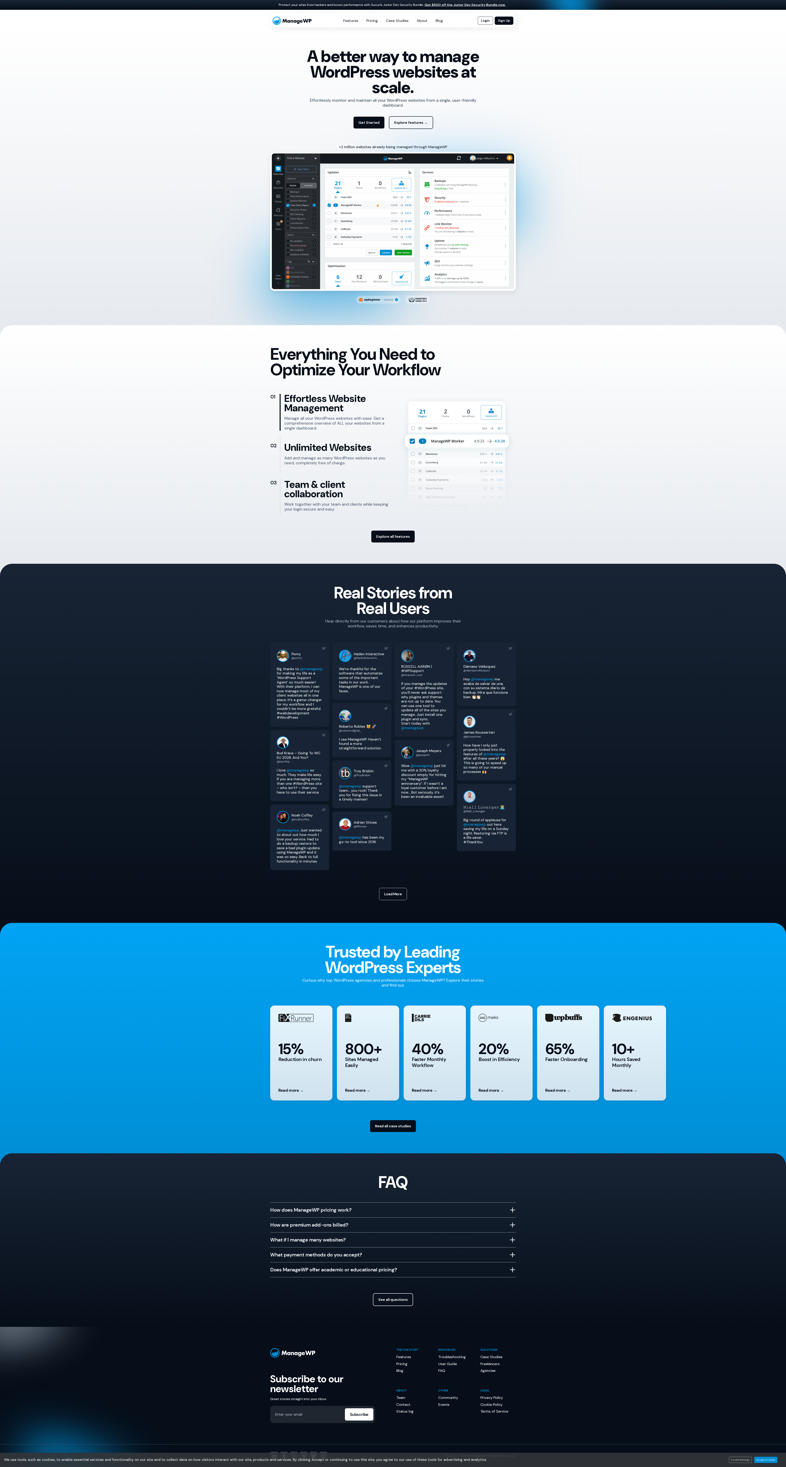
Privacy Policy (491, 1397)
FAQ (441, 1370)
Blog (439, 20)
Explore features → (411, 122)
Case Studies (397, 20)
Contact (403, 1404)
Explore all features (393, 536)
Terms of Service (494, 1411)
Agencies (488, 1370)
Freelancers (490, 1363)
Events (443, 1404)
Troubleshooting (452, 1356)
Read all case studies (393, 1126)
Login (485, 20)
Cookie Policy (491, 1404)
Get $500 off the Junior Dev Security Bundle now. (465, 5)
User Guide (447, 1363)
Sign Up (504, 20)
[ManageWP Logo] (330, 1353)
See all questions (393, 1299)
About (422, 20)
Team (400, 1397)
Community (448, 1397)
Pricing (372, 20)
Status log (405, 1411)
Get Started (368, 122)
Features (350, 20)
